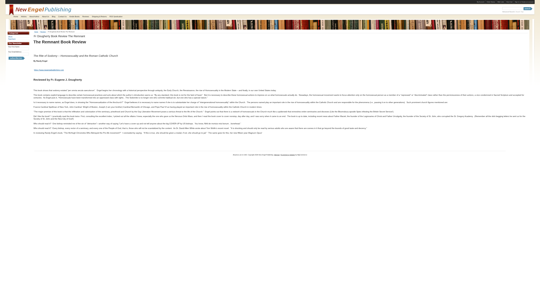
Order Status (491, 2)
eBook (10, 37)
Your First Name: (14, 47)
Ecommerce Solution (288, 155)
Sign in (517, 2)
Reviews (43, 32)
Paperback (12, 39)
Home (36, 32)
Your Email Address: (15, 52)
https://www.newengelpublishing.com (49, 70)
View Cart (509, 2)
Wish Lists (500, 2)
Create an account (527, 2)
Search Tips (520, 12)
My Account (480, 2)
